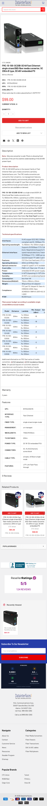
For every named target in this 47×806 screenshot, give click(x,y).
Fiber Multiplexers (31, 751)
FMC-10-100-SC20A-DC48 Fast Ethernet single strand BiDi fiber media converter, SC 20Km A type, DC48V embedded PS (35, 521)
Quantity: (6, 109)
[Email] (4, 141)
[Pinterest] (22, 141)
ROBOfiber (6, 779)
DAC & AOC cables (31, 747)
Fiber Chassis (30, 740)
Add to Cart (12, 513)
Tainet (26, 775)
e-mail (20, 375)
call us (27, 375)
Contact (5, 740)
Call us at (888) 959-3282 (23, 715)
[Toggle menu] (3, 3)
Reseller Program (8, 755)
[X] (13, 141)
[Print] (9, 141)
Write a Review (7, 75)
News (4, 747)
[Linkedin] (18, 141)
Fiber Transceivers (32, 743)
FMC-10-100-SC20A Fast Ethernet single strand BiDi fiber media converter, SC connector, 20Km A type (12, 520)
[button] (23, 133)
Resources (6, 751)
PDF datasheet (18, 362)
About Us (5, 736)
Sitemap (5, 759)
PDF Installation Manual (34, 362)
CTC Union (5, 775)
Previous (3, 513)
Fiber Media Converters (33, 736)
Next (44, 513)
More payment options (23, 127)
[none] (23, 37)
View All (27, 783)
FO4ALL (27, 779)
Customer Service (8, 743)
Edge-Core (6, 783)
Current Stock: (9, 104)
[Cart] (43, 3)
